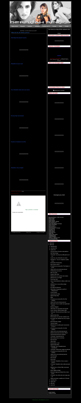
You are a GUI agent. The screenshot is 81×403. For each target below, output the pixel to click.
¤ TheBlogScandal (52, 235)
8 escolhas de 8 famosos (55, 287)
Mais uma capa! (53, 272)
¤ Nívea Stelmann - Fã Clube (54, 228)
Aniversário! (52, 359)
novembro (53, 248)
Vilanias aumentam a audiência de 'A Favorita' (59, 378)
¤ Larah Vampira (51, 392)
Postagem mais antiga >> (41, 232)
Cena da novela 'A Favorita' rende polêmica (59, 251)
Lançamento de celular (55, 293)
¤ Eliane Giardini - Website (53, 221)
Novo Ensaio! (53, 357)
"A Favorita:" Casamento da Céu (57, 336)
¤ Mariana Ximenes (52, 226)
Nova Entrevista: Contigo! (55, 321)
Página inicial (28, 232)
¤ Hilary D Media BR (52, 224)
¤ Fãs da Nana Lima (52, 222)
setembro (53, 379)
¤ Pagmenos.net (51, 230)
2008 (51, 244)
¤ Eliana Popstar (51, 220)
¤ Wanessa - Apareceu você (54, 237)
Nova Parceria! (53, 339)
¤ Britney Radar (51, 218)
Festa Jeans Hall (53, 279)
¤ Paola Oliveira (51, 231)
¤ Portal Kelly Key (51, 232)
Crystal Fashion (53, 292)
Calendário (52, 285)
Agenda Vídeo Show (54, 295)
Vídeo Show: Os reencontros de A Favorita (59, 308)
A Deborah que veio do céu (56, 270)
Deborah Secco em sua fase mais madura (59, 275)
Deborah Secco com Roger (56, 277)
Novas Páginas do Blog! (55, 370)
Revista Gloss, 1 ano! (54, 342)
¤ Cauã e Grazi (51, 219)
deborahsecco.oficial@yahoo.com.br (40, 399)
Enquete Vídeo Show (54, 274)
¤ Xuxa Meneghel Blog (52, 238)
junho (52, 385)
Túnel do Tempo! (53, 323)
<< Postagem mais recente (15, 232)
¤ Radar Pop (50, 233)
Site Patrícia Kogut (54, 253)
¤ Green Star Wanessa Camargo (55, 223)
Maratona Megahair (54, 306)
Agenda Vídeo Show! (54, 344)
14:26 (23, 191)
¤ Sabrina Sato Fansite (52, 234)
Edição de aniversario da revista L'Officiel (59, 332)
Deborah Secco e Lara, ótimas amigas (58, 284)
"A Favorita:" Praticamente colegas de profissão (60, 349)
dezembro (53, 246)
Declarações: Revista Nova (56, 262)
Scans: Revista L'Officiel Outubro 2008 (58, 310)
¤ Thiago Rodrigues (52, 236)
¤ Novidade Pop (51, 229)
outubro (52, 249)
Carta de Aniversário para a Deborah (58, 334)
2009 (51, 243)
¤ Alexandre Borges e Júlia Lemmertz (56, 217)
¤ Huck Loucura (51, 225)
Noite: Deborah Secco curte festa (57, 337)
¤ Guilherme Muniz (52, 393)
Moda (51, 297)
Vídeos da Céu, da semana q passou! (20, 32)
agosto (52, 381)
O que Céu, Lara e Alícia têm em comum (58, 257)
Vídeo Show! (53, 341)
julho (52, 383)
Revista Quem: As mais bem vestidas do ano (59, 316)
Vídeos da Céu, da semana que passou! (58, 269)
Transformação (53, 355)
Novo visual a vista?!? (55, 264)
